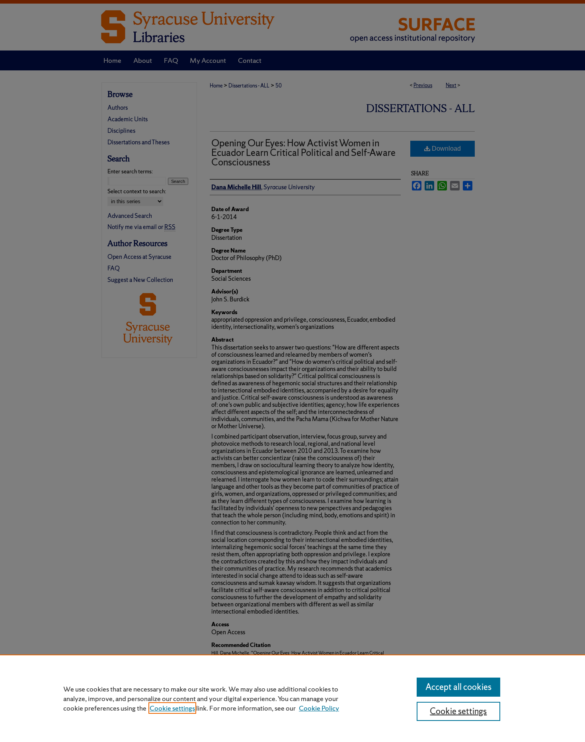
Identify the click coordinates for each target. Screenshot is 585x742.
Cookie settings (172, 708)
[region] (292, 698)
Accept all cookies (458, 687)
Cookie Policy (319, 708)
